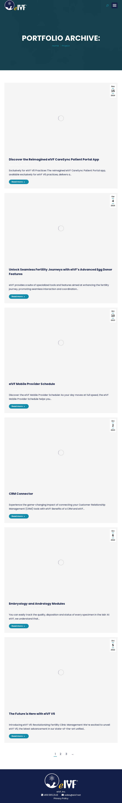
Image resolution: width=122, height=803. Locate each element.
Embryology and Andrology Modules (37, 604)
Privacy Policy (61, 798)
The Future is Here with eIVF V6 (32, 714)
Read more (17, 182)
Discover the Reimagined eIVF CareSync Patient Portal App (54, 159)
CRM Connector (21, 494)
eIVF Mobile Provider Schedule (32, 384)
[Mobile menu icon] (115, 5)
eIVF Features (16, 609)
